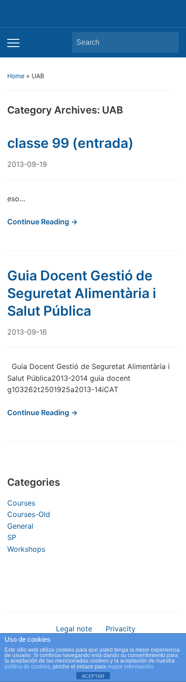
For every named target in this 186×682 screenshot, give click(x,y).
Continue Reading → (42, 221)
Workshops (26, 549)
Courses (21, 502)
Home (15, 76)
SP (11, 537)
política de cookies (27, 666)
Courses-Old (28, 514)
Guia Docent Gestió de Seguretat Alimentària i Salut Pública (81, 293)
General (20, 525)
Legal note (74, 628)
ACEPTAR (93, 676)
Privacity (120, 628)
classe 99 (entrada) (70, 143)
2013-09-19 (27, 164)
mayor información (130, 666)
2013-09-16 (27, 331)
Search (167, 42)
